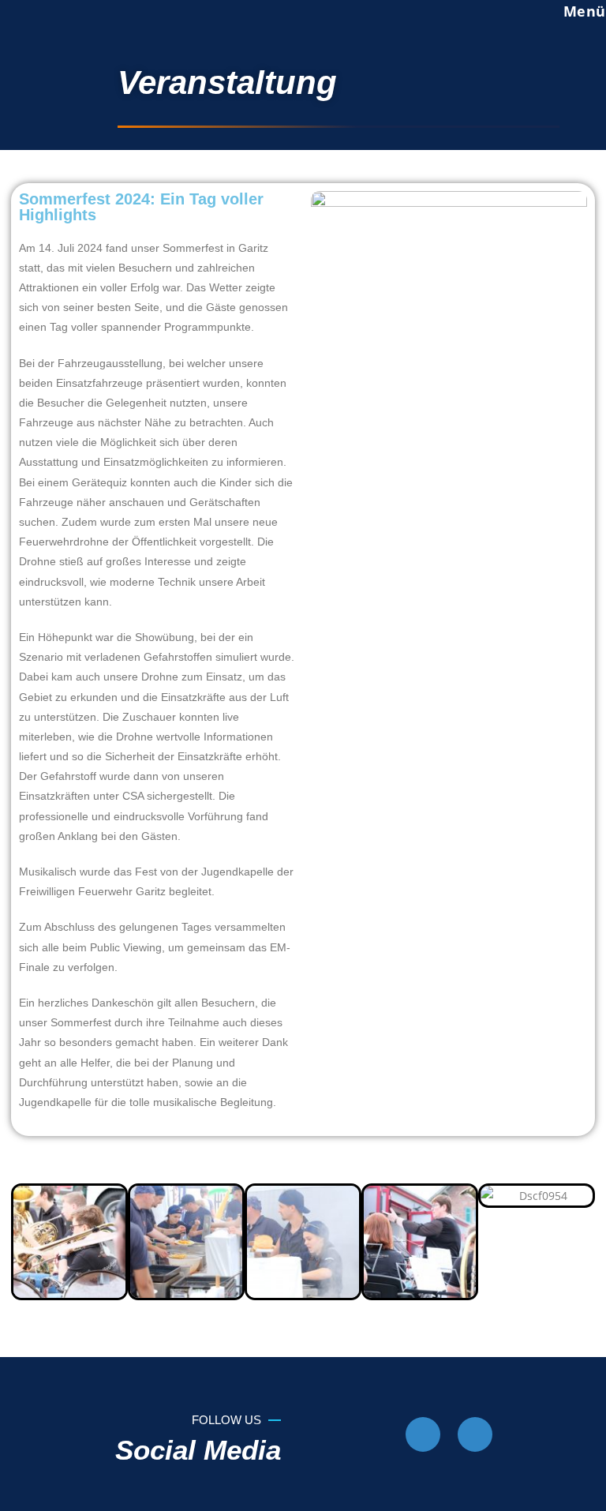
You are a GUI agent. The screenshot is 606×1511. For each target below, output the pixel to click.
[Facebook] (423, 1434)
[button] (26, 1242)
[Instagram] (475, 1434)
